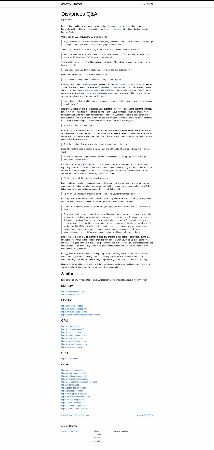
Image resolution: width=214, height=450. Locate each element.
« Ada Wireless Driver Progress (75, 415)
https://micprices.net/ (70, 385)
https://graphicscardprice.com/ (74, 341)
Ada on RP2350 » (145, 415)
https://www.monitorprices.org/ (74, 312)
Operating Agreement (89, 90)
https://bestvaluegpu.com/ (72, 329)
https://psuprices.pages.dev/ (73, 406)
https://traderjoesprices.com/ (73, 373)
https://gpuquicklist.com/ (71, 338)
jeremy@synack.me (69, 431)
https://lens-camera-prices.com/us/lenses (79, 382)
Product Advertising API (123, 84)
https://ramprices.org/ (70, 294)
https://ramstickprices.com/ (72, 291)
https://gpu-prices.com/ (71, 332)
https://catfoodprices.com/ (72, 391)
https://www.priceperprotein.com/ (75, 397)
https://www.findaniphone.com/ (74, 379)
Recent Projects (146, 4)
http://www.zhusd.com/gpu (72, 347)
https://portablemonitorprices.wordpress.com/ (80, 315)
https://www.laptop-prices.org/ (74, 394)
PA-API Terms (109, 90)
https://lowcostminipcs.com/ (73, 400)
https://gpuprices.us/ (70, 326)
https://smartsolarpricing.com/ (74, 376)
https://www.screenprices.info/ (74, 309)
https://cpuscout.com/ (70, 359)
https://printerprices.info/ (71, 403)
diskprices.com (114, 26)
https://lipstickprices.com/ (72, 370)
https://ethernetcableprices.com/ (75, 409)
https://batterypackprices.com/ (74, 388)
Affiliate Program (86, 84)
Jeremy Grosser (71, 4)
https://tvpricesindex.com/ (72, 306)
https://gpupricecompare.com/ (74, 335)
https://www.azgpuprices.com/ (74, 344)
